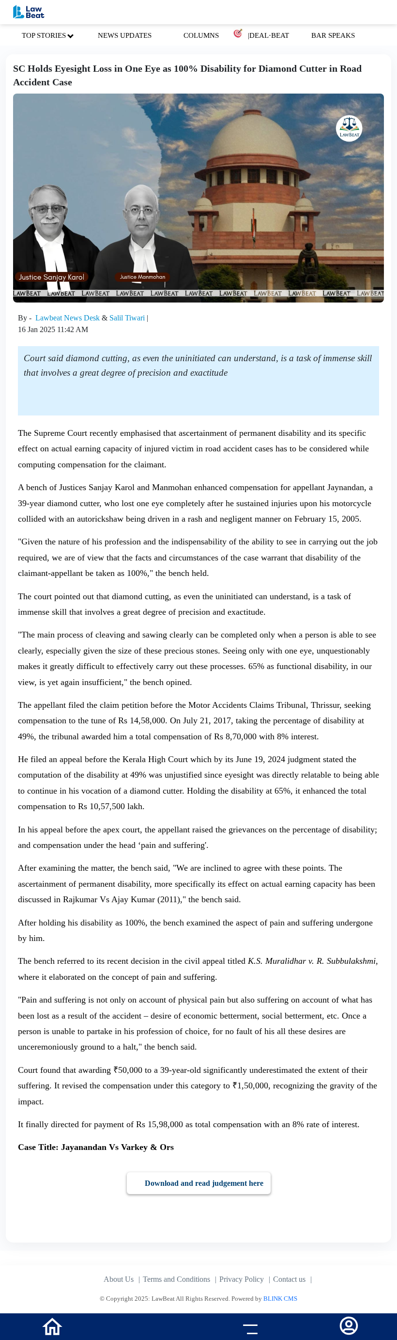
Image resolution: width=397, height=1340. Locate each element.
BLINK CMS (280, 1298)
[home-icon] (52, 1326)
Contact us (289, 1279)
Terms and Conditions (176, 1279)
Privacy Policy (241, 1279)
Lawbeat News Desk (68, 318)
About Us (119, 1279)
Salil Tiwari (128, 318)
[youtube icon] (148, 1328)
